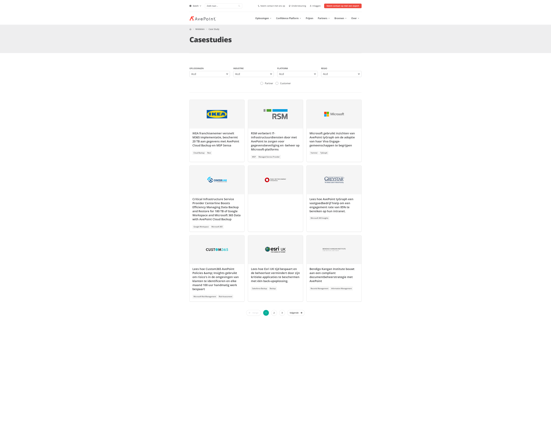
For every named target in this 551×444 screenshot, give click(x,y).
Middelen (200, 29)
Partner (269, 83)
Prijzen (309, 18)
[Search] (239, 6)
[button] (296, 313)
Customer (285, 83)
